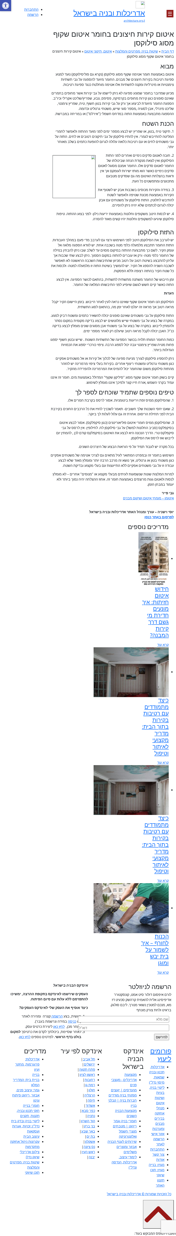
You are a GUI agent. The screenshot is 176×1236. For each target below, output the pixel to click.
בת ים (90, 1136)
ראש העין (88, 1152)
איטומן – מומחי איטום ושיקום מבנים (148, 498)
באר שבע (88, 1131)
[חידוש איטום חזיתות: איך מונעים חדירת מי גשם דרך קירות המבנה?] (153, 558)
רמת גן (90, 1085)
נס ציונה (89, 1146)
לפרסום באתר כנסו (159, 517)
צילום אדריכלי (29, 1152)
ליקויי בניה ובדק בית (25, 1121)
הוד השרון (88, 1121)
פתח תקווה (87, 1069)
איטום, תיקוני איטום (98, 51)
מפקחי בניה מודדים (123, 1095)
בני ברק (89, 1126)
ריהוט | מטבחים (125, 1126)
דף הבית (167, 51)
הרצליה (89, 1095)
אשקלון (90, 1141)
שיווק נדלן (32, 1157)
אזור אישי (157, 1133)
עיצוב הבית (31, 1136)
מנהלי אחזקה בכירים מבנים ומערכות (158, 1118)
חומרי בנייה (31, 1105)
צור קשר (158, 1154)
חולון (91, 1090)
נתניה (91, 1115)
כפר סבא (88, 1110)
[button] (5, 5)
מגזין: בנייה (156, 1164)
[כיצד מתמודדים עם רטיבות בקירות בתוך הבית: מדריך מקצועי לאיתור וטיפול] (131, 671)
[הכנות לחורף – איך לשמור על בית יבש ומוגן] (131, 907)
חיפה (91, 1100)
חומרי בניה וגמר (125, 1121)
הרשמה (32, 14)
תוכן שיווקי (32, 1172)
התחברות (31, 9)
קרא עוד (163, 644)
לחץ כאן (59, 1026)
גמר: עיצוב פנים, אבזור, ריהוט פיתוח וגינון (25, 1095)
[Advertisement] (26, 93)
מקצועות (130, 1074)
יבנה (92, 1157)
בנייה (35, 1074)
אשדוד (90, 1105)
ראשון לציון (87, 1074)
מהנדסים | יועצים (124, 1090)
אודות (160, 1159)
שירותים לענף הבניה (122, 1141)
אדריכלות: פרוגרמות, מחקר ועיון (27, 1064)
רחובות (90, 1079)
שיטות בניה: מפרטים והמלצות (136, 51)
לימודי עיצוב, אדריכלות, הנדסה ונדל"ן (124, 1162)
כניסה (72, 1021)
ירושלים (89, 1064)
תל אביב (89, 1059)
